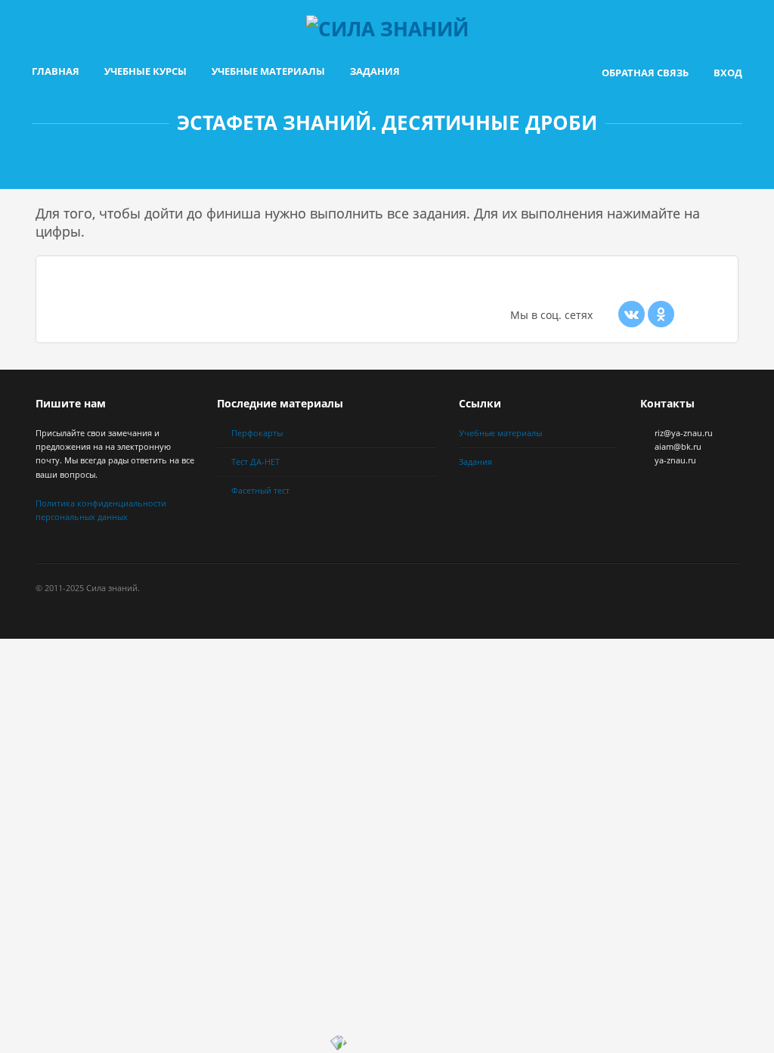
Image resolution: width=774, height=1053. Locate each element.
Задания (375, 71)
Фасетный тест (260, 490)
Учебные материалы (268, 71)
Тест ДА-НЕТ (255, 461)
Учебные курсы (145, 71)
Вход (728, 72)
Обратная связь (645, 72)
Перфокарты (257, 432)
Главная (55, 71)
